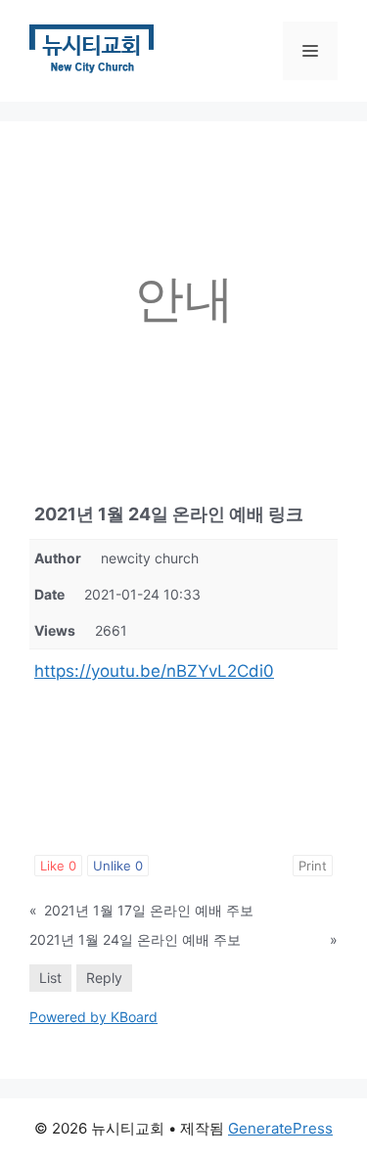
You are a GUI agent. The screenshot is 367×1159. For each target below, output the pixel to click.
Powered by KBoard (93, 1016)
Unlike (118, 865)
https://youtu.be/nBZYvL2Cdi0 (154, 671)
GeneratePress (280, 1128)
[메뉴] (310, 51)
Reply (104, 977)
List (50, 977)
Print (312, 865)
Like (58, 865)
